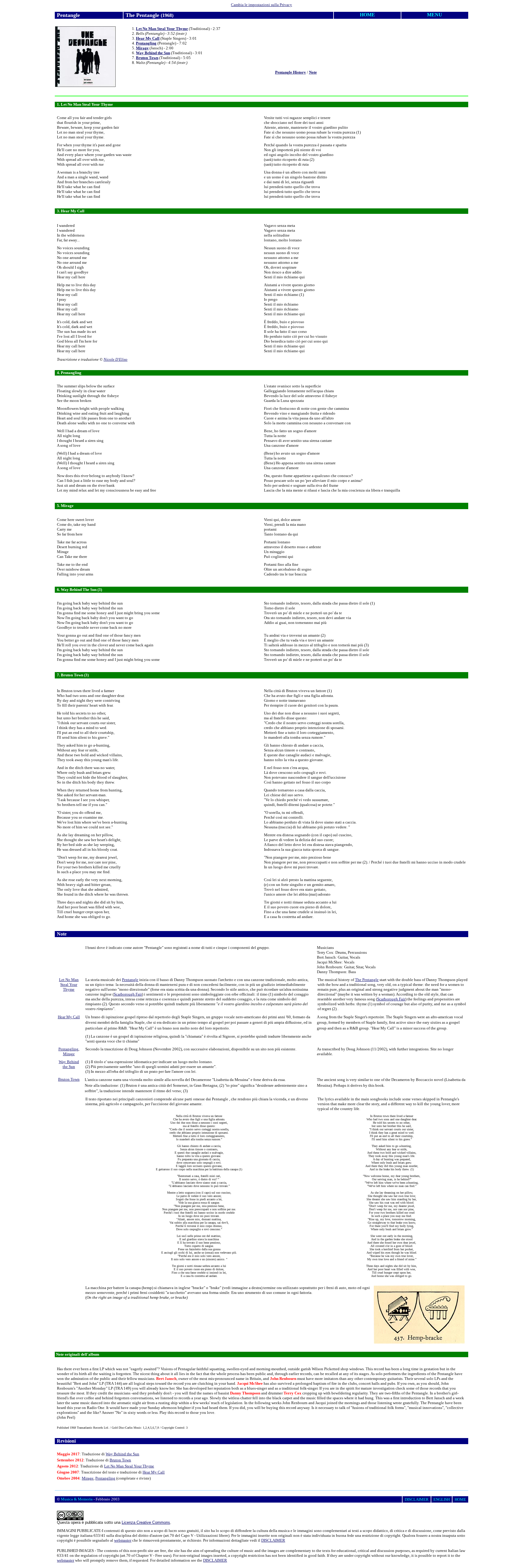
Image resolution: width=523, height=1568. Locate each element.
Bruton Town (147, 57)
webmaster (122, 1540)
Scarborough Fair (128, 994)
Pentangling (146, 43)
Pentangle (130, 979)
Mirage (142, 48)
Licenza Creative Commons (146, 1522)
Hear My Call (148, 38)
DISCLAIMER (273, 1540)
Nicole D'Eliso (115, 359)
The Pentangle (367, 979)
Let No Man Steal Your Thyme (162, 28)
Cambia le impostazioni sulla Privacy (261, 4)
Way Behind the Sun (153, 53)
